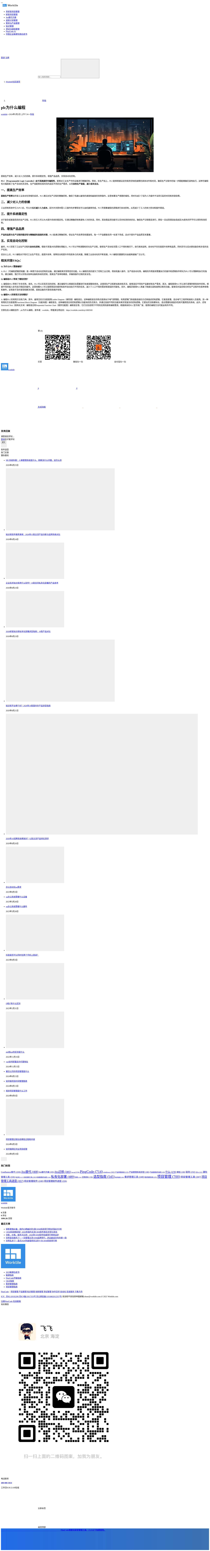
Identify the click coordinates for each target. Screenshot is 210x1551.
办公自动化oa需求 (13, 887)
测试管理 (47, 1292)
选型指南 (104, 1176)
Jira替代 (29, 1171)
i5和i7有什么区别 (13, 1004)
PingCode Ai (11, 31)
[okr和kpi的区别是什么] (35, 1047)
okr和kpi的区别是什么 (15, 1052)
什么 (170, 1172)
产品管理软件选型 (157, 1172)
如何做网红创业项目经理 (16, 1149)
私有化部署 (63, 1176)
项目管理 (168, 1176)
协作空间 (56, 1292)
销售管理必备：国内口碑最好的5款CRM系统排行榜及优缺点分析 (34, 1229)
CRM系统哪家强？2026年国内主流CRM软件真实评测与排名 (31, 1232)
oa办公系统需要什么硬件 (16, 906)
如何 (190, 1172)
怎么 (199, 1172)
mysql (75, 1172)
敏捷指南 (10, 1275)
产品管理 (23, 1292)
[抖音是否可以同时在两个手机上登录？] (35, 950)
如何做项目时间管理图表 (16, 1081)
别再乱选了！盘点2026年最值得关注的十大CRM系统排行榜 (31, 1241)
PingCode (91, 1171)
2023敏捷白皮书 (12, 1272)
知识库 (19, 1177)
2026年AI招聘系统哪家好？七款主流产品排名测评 (27, 839)
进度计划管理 (12, 20)
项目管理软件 (34, 1181)
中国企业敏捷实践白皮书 (16, 34)
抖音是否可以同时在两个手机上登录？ (22, 955)
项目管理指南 (12, 1287)
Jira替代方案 (11, 17)
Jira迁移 (62, 1171)
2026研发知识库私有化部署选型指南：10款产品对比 (28, 631)
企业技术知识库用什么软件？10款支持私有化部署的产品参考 (32, 583)
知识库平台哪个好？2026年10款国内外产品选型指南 (28, 706)
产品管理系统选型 (139, 1172)
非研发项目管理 (12, 12)
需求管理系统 (150, 1177)
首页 (13, 82)
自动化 (63, 1292)
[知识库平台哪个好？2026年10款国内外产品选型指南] (60, 701)
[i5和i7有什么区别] (35, 999)
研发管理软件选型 (43, 1177)
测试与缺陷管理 (12, 29)
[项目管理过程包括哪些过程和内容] (35, 1135)
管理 (78, 1177)
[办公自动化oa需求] (35, 882)
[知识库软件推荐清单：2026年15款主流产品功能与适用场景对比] (60, 530)
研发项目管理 (12, 14)
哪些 (181, 1172)
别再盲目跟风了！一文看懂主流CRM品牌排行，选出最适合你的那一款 (36, 1238)
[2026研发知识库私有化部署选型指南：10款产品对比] (35, 627)
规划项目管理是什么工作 (16, 1091)
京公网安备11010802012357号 (31, 1296)
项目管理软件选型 (55, 1181)
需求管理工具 (134, 1177)
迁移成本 (87, 1177)
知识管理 (10, 26)
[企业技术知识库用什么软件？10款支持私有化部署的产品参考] (35, 578)
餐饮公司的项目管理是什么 (17, 1071)
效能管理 (39, 1292)
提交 (3, 442)
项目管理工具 (191, 1177)
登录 (3, 58)
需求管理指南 (12, 1284)
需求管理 (119, 1177)
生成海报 (41, 407)
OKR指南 (10, 1281)
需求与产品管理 (12, 23)
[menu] (2, 2)
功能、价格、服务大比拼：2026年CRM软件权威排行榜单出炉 (32, 1235)
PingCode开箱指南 (13, 1278)
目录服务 (70, 1292)
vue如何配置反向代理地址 (17, 1062)
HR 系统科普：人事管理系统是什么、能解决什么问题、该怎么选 (34, 460)
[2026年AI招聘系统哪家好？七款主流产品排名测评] (102, 834)
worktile (4, 114)
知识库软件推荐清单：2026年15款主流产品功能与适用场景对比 (33, 534)
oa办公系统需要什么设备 (16, 897)
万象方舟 (79, 1292)
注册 (7, 58)
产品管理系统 (122, 1172)
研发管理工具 (30, 1177)
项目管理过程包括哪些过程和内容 (20, 1139)
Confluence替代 (11, 1172)
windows (109, 1172)
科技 (32, 114)
